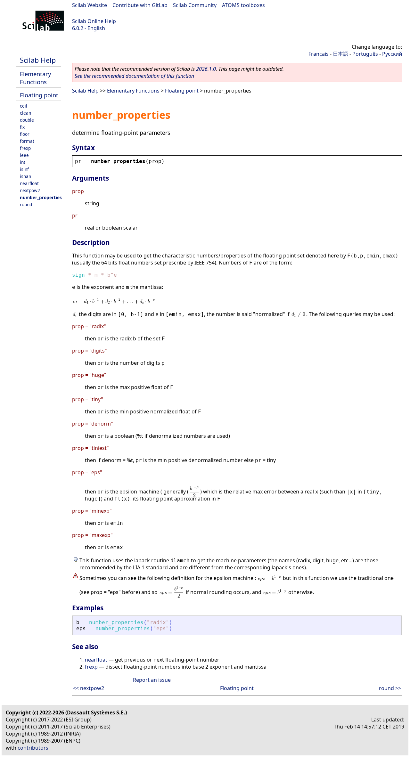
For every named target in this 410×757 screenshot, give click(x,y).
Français (318, 53)
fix (22, 127)
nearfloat (29, 183)
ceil (23, 106)
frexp (25, 148)
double (27, 120)
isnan (25, 176)
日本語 (340, 53)
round (26, 204)
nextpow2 (30, 190)
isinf (24, 169)
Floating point (39, 95)
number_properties (41, 197)
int (22, 162)
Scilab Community (195, 5)
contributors (33, 747)
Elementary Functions (35, 78)
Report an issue (152, 679)
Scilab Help (38, 60)
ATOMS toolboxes (243, 5)
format (27, 141)
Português (365, 53)
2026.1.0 (206, 68)
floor (24, 134)
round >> (390, 688)
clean (25, 113)
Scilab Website (89, 5)
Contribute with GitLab (140, 5)
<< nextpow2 (88, 688)
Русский (392, 53)
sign (78, 275)
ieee (24, 155)
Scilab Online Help (94, 21)
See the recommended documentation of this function (134, 75)
